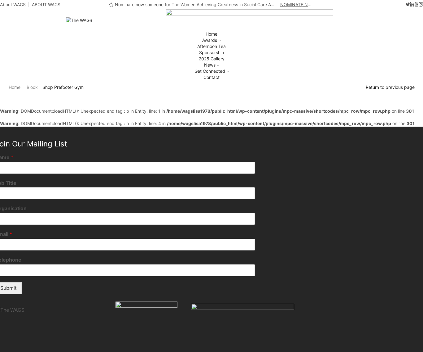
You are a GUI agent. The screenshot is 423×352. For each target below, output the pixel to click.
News (210, 64)
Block (32, 87)
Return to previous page (390, 87)
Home (211, 34)
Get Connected (209, 71)
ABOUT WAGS (46, 4)
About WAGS (13, 4)
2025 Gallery (212, 58)
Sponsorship (211, 52)
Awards (209, 40)
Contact (211, 77)
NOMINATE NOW (297, 4)
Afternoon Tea (211, 46)
